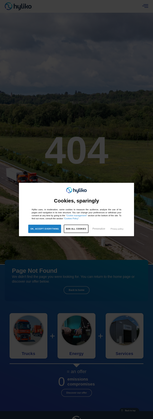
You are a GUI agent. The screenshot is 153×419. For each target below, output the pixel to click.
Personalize (98, 228)
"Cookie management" (76, 215)
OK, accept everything (44, 229)
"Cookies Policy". (71, 218)
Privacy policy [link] (117, 228)
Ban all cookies (76, 229)
